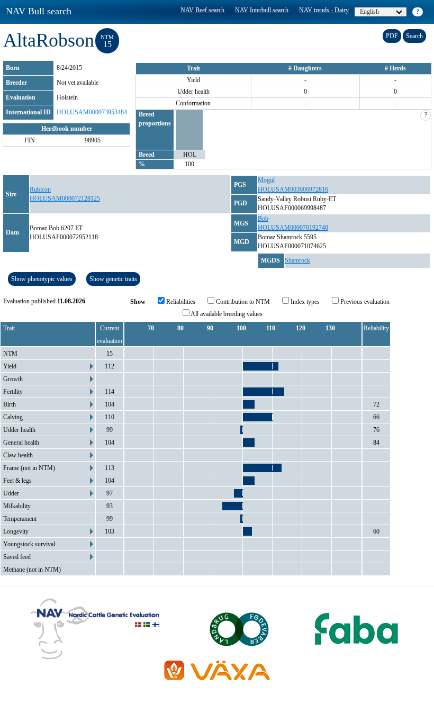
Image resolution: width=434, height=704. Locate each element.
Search (414, 36)
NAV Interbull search (261, 10)
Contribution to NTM (242, 301)
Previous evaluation (364, 301)
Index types (304, 301)
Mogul (266, 180)
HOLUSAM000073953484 (92, 112)
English (369, 11)
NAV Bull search (38, 11)
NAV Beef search (202, 10)
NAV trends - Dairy (324, 10)
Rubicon (40, 189)
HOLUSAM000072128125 (65, 198)
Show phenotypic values (42, 279)
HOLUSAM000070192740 (293, 227)
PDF (392, 36)
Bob (263, 218)
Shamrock (297, 260)
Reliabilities (180, 301)
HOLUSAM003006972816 (293, 189)
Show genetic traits (113, 279)
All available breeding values (226, 314)
